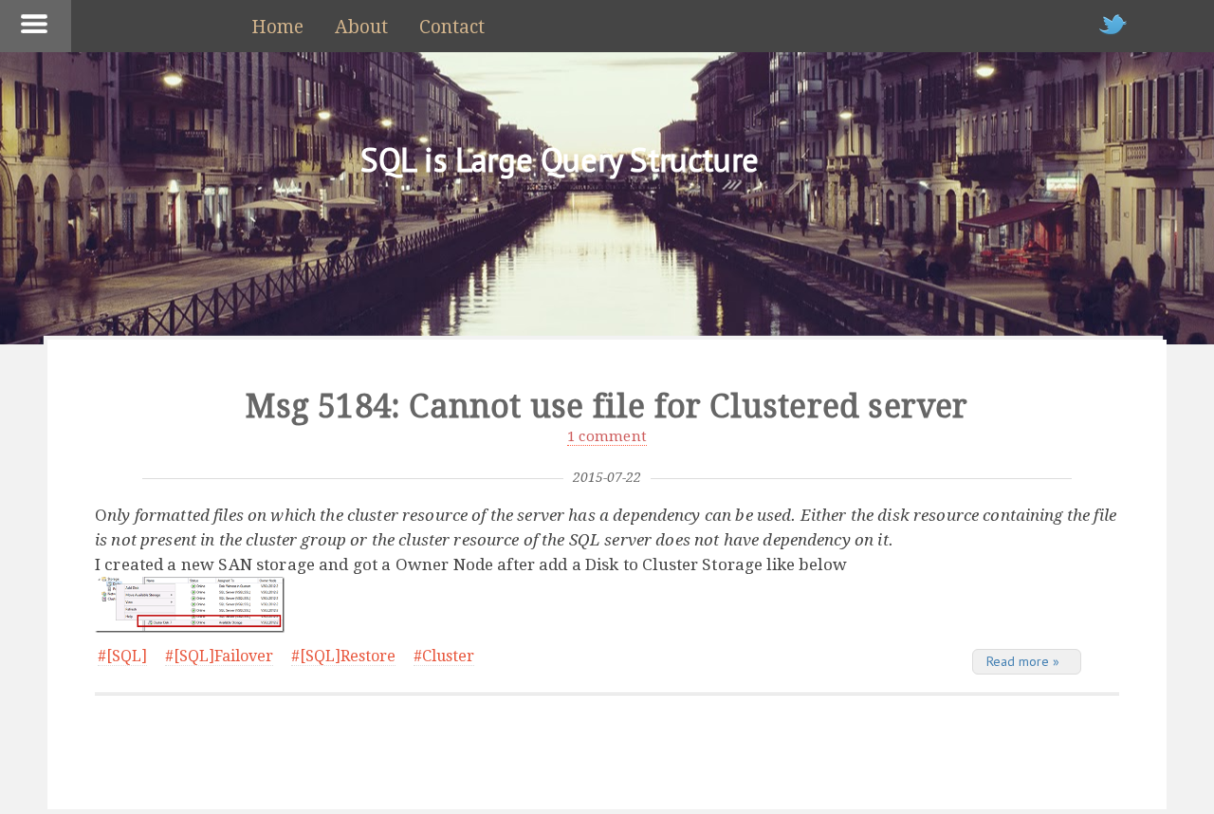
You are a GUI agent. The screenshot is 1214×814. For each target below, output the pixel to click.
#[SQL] (122, 656)
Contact (452, 27)
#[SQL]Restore (343, 656)
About (361, 27)
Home (277, 27)
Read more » (1022, 661)
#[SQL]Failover (219, 656)
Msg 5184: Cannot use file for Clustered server (606, 406)
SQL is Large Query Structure (559, 159)
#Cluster (444, 656)
